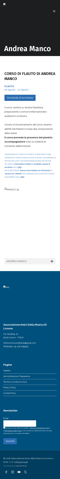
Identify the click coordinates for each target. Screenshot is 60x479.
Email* (6, 418)
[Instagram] (12, 472)
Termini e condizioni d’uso (15, 382)
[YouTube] (19, 472)
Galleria (6, 370)
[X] (25, 472)
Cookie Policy (9, 393)
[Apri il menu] (54, 11)
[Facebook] (6, 472)
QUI (19, 167)
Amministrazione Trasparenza (16, 376)
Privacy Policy (9, 387)
